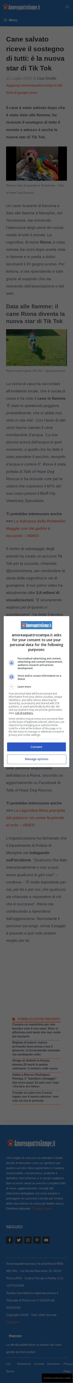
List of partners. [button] (24, 713)
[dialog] (36, 691)
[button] (36, 687)
